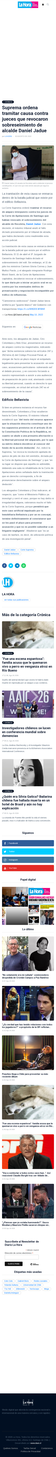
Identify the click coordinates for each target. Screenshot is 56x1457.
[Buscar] (48, 4)
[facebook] (4, 565)
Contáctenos (47, 1448)
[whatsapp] (23, 565)
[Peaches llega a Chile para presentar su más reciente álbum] (28, 1052)
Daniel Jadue (33, 224)
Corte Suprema (27, 550)
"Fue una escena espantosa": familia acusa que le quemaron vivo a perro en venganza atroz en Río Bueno (27, 664)
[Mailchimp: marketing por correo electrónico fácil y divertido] (34, 1266)
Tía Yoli (7, 1289)
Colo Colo (8, 1281)
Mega (46, 1289)
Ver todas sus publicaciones (16, 600)
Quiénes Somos (10, 1448)
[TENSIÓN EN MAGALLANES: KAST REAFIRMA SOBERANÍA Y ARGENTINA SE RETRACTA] (35, 906)
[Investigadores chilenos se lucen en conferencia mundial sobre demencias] (28, 704)
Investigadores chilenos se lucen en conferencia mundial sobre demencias (26, 732)
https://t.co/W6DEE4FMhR (31, 309)
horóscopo (34, 1289)
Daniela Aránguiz (11, 1293)
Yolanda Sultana (11, 1285)
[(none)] (8, 582)
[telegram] (17, 565)
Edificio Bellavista (11, 554)
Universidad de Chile (32, 1285)
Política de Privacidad (30, 1451)
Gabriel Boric (23, 1281)
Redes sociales (40, 1281)
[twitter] (10, 565)
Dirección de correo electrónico (19, 1253)
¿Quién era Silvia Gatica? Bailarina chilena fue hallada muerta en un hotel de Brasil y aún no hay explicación (27, 802)
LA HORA (8, 136)
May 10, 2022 (36, 315)
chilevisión (20, 1289)
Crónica (43, 615)
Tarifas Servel (29, 1448)
